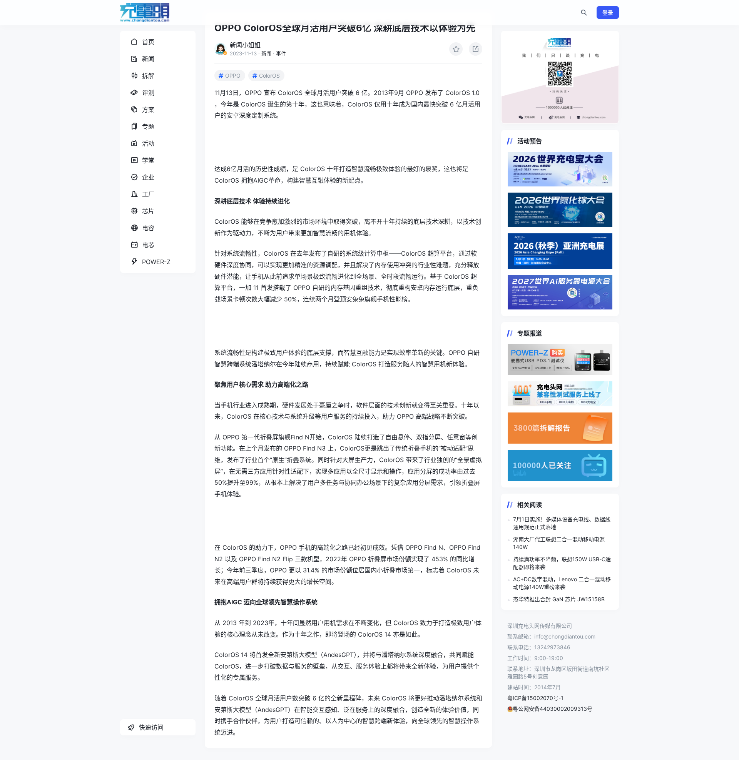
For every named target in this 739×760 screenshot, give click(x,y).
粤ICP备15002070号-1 (535, 698)
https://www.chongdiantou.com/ (560, 77)
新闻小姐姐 (245, 45)
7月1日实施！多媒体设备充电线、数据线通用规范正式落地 (561, 523)
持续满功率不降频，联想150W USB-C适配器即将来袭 (562, 563)
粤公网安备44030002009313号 (552, 708)
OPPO (233, 75)
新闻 (266, 53)
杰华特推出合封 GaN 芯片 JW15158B (559, 599)
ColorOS (269, 75)
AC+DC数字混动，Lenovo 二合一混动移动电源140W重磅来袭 (562, 583)
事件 (281, 53)
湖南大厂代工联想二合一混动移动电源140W (559, 543)
